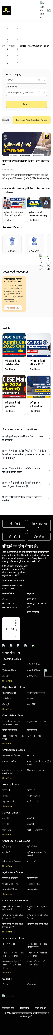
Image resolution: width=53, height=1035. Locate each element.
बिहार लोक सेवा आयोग (35, 770)
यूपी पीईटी (6, 852)
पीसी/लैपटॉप (32, 984)
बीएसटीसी (5, 676)
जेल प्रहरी (5, 704)
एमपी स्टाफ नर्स (32, 801)
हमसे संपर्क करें (33, 611)
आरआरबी (5, 795)
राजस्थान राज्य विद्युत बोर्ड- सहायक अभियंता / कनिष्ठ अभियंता (11, 964)
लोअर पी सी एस (33, 861)
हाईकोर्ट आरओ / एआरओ (11, 861)
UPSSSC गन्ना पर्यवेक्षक (11, 883)
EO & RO (31, 755)
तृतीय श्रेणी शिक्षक (33, 664)
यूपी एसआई (6, 846)
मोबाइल (5, 984)
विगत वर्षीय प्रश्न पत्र (9, 607)
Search (26, 104)
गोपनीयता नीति (8, 1008)
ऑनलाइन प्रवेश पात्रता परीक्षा (37, 924)
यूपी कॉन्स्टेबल (32, 846)
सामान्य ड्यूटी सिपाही (9, 730)
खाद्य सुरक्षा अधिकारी (10, 878)
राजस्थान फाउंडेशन (9, 692)
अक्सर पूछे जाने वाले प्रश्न (37, 603)
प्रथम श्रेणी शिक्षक (33, 670)
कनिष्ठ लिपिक (32, 704)
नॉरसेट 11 (6, 790)
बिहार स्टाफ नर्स (8, 801)
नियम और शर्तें (40, 1008)
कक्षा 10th (6, 829)
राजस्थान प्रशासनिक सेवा (36, 692)
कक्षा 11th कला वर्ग (34, 829)
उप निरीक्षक (6, 698)
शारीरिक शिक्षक (33, 676)
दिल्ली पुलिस (32, 730)
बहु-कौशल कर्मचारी (34, 735)
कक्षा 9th (30, 824)
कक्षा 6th (6, 818)
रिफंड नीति (24, 1008)
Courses (6, 599)
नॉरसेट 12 (31, 790)
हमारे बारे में (31, 599)
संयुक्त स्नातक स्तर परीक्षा (36, 721)
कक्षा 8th (6, 824)
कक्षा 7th (30, 818)
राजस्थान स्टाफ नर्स (34, 795)
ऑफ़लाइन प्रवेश (8, 603)
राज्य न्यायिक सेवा (8, 943)
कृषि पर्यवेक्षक (32, 878)
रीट (3, 664)
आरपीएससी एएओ (33, 889)
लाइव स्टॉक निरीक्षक (9, 889)
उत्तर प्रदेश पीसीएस (9, 761)
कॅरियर (29, 607)
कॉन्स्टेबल (30, 698)
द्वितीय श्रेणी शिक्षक (9, 670)
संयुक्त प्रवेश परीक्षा (34, 883)
